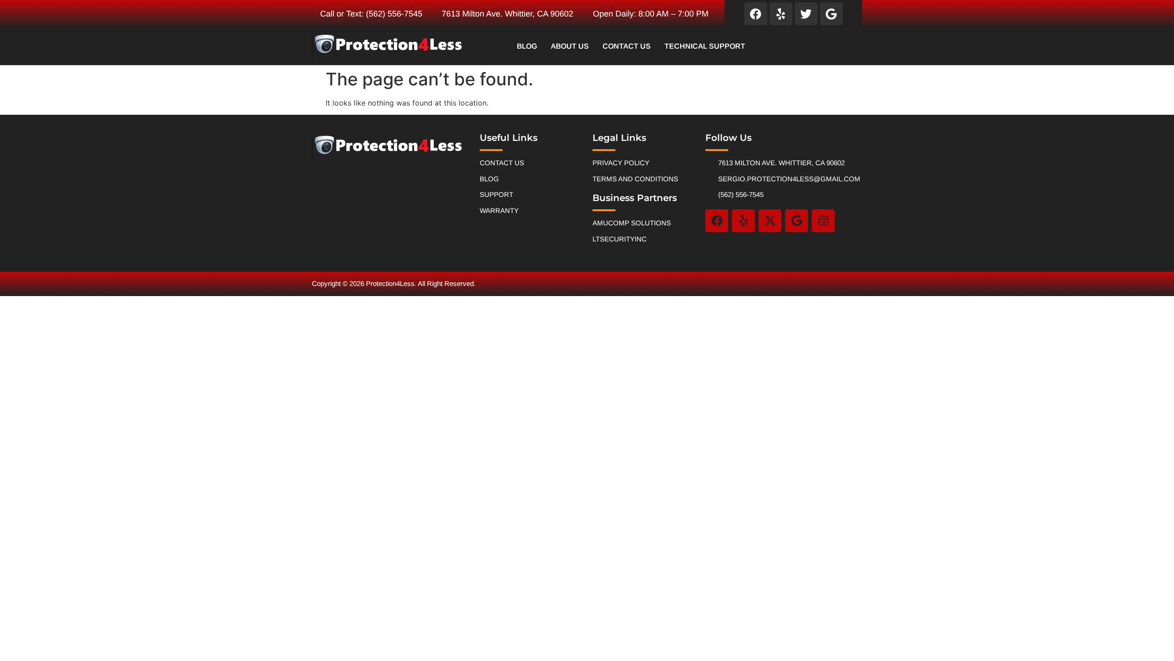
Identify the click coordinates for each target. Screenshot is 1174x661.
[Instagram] (823, 220)
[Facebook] (755, 13)
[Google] (831, 13)
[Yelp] (781, 13)
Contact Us (627, 46)
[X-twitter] (770, 220)
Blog (527, 46)
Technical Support (705, 46)
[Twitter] (806, 13)
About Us (570, 46)
